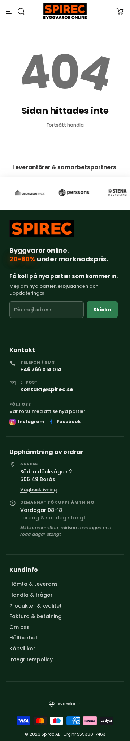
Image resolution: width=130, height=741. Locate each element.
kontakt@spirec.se (46, 389)
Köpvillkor (22, 648)
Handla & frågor (31, 595)
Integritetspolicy (31, 659)
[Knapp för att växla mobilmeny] (10, 11)
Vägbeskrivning (38, 489)
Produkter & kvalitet (35, 605)
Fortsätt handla (65, 125)
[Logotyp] (65, 11)
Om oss (19, 627)
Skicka (102, 309)
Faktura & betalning (35, 616)
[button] (21, 11)
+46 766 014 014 (40, 369)
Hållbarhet (23, 637)
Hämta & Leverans (33, 584)
